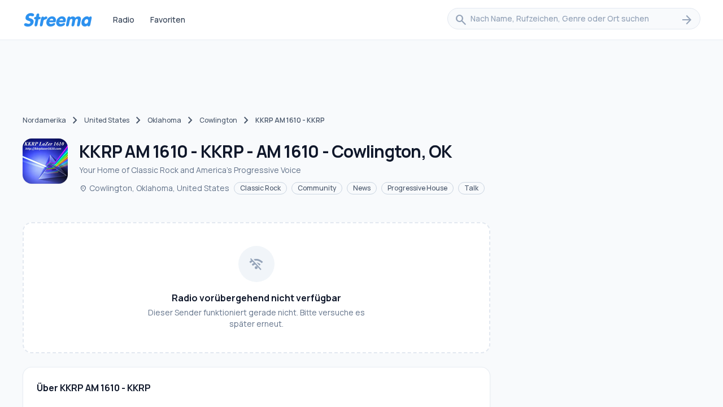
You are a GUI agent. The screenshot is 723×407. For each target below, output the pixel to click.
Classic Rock (260, 188)
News (362, 188)
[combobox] (573, 20)
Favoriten (167, 19)
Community (317, 188)
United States (106, 120)
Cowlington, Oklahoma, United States (154, 188)
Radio (123, 19)
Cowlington (218, 120)
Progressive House (417, 188)
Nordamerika (44, 120)
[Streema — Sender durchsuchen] (58, 20)
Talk (471, 188)
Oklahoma (164, 120)
